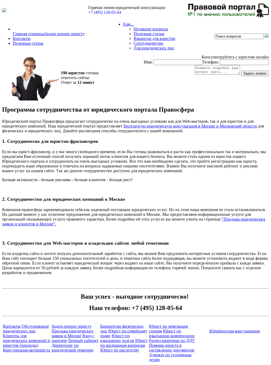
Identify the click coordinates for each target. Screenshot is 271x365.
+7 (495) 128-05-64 (104, 12)
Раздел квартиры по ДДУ (172, 340)
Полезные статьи (28, 43)
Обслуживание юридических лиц (26, 328)
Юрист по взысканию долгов (117, 338)
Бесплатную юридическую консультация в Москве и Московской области (190, 126)
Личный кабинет (83, 340)
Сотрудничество (148, 43)
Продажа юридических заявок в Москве (72, 333)
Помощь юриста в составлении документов (171, 347)
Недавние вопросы (151, 29)
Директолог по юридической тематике (72, 347)
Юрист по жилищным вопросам (124, 343)
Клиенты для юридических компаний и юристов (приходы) (26, 341)
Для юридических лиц (154, 48)
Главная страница (29, 33)
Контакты (21, 38)
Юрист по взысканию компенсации (172, 333)
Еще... (128, 24)
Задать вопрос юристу (65, 33)
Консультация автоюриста (26, 350)
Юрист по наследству (119, 350)
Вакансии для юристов (154, 38)
